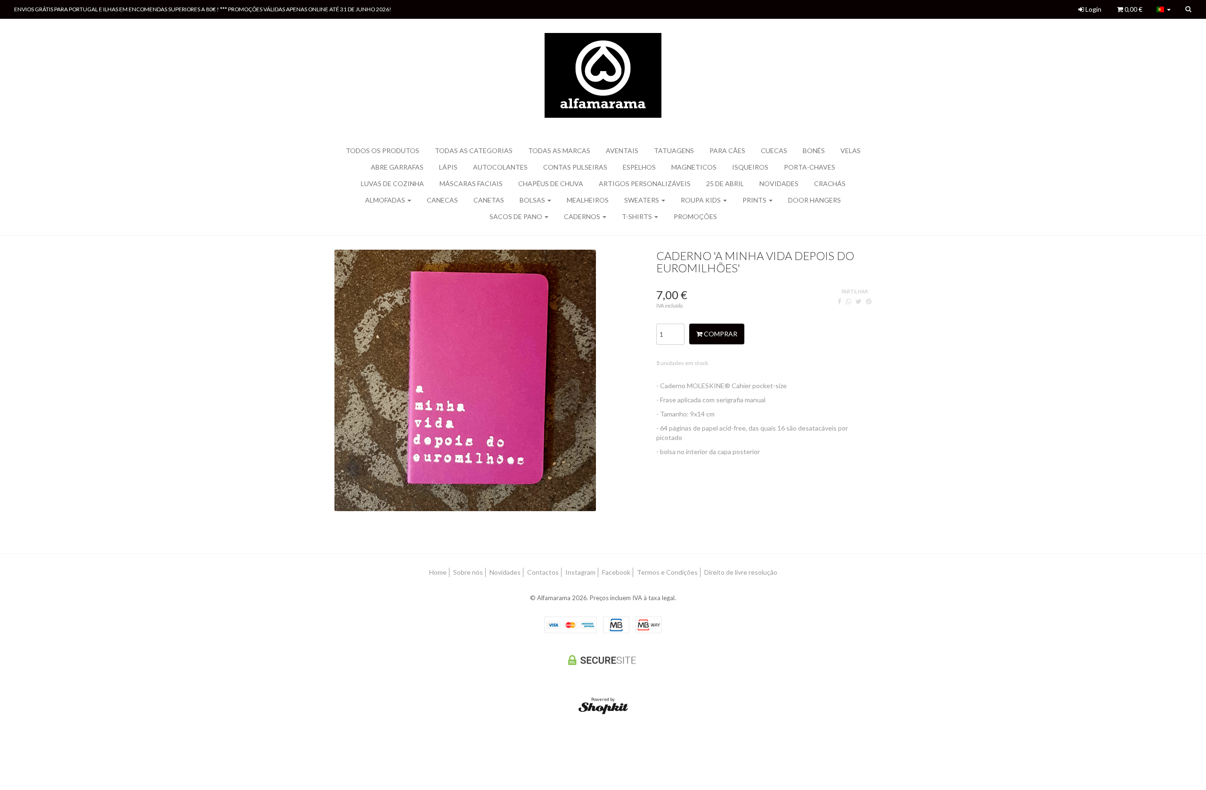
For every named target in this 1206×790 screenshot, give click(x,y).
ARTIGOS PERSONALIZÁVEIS (645, 183)
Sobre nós (468, 572)
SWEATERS (642, 200)
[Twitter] (859, 301)
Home (438, 572)
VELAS (850, 151)
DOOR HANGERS (814, 200)
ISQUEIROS (750, 167)
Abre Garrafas (397, 167)
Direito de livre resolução (740, 572)
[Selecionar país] (1164, 9)
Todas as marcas (559, 151)
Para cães (727, 151)
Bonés (814, 151)
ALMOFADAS (386, 200)
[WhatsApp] (848, 301)
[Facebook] (839, 301)
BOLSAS (533, 200)
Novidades (779, 183)
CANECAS (442, 200)
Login (1092, 9)
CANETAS (488, 200)
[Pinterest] (869, 301)
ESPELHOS (639, 167)
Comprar (719, 334)
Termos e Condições (667, 572)
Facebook (616, 572)
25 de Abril (725, 183)
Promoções (695, 216)
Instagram (580, 572)
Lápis (448, 167)
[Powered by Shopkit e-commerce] (603, 707)
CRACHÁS (830, 183)
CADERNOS (583, 216)
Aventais (622, 151)
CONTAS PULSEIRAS (575, 167)
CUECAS (774, 151)
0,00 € (1132, 9)
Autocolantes (500, 167)
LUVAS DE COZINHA (392, 183)
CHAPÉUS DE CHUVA (550, 183)
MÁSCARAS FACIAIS (471, 183)
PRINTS (755, 200)
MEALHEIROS (588, 200)
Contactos (543, 572)
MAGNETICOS (694, 167)
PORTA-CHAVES (809, 167)
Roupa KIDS (701, 200)
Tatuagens (674, 151)
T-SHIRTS (637, 216)
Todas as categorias (474, 151)
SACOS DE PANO (516, 216)
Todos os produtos (382, 151)
